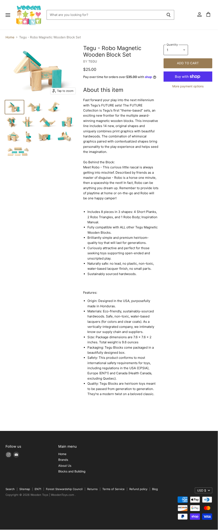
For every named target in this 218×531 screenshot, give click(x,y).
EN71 (38, 489)
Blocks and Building (71, 471)
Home (10, 37)
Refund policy (138, 489)
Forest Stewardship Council (64, 489)
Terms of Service (113, 489)
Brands (63, 459)
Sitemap (24, 489)
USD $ (201, 490)
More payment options (188, 86)
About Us (64, 465)
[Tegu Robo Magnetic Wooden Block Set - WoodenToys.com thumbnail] (14, 107)
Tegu (92, 61)
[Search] (168, 15)
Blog (155, 489)
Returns (92, 489)
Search (10, 489)
